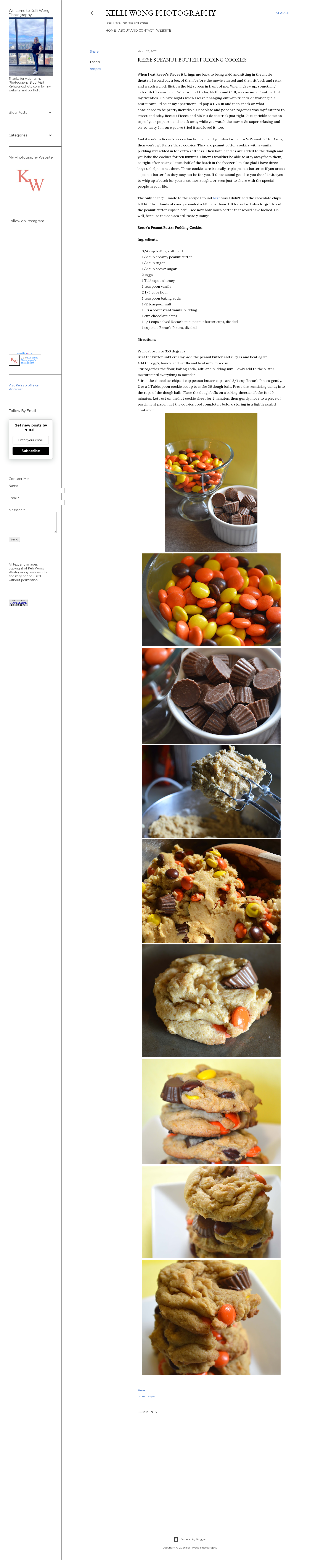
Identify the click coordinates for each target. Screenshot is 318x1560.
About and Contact (136, 30)
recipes (95, 69)
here (216, 198)
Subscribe (30, 451)
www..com (25, 353)
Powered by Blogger (193, 1539)
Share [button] (94, 52)
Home (111, 30)
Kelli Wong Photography (160, 13)
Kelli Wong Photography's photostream (29, 360)
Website (163, 30)
